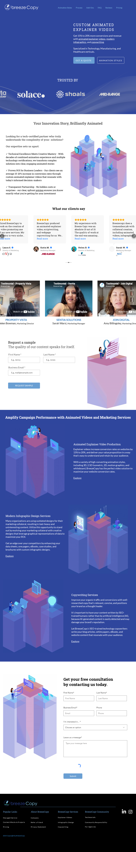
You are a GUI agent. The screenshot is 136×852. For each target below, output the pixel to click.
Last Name (48, 354)
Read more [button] (42, 238)
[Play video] (37, 42)
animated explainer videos (91, 38)
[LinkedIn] (124, 811)
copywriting (97, 42)
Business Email (16, 367)
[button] (90, 7)
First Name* (68, 693)
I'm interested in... (71, 722)
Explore (77, 477)
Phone (99, 708)
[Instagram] (130, 811)
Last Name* (101, 693)
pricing (40, 190)
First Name (14, 354)
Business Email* (70, 708)
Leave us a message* (72, 737)
